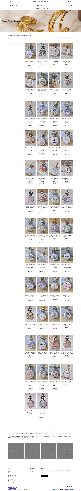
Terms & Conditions (12, 480)
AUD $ (70, 1)
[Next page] (52, 428)
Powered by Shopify (23, 489)
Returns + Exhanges (12, 475)
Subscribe (44, 476)
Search (9, 471)
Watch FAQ (10, 479)
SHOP (42, 5)
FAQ (9, 478)
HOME (38, 5)
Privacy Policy (11, 482)
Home (9, 35)
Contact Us (10, 472)
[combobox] (18, 2)
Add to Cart (30, 65)
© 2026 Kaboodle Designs (13, 489)
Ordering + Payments (12, 476)
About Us (10, 470)
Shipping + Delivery (12, 474)
